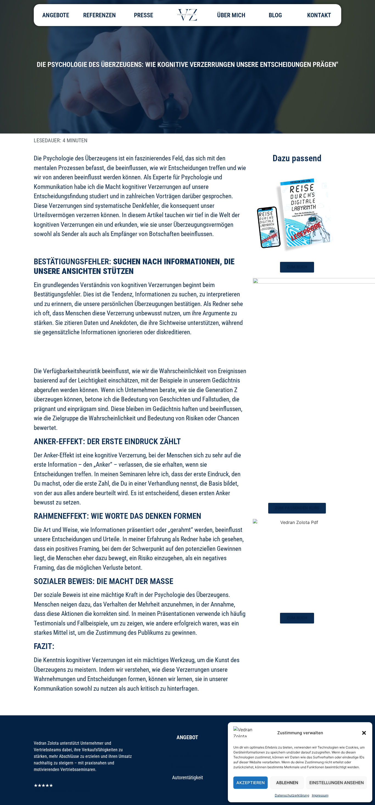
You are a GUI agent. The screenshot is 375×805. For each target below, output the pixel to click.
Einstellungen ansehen (336, 782)
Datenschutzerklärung (292, 795)
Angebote (55, 15)
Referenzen (99, 15)
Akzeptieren (250, 782)
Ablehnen (287, 782)
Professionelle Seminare (187, 755)
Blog (275, 15)
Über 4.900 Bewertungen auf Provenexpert (62, 790)
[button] (364, 733)
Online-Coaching (187, 766)
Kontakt (319, 15)
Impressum (320, 795)
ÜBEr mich (231, 15)
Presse (143, 15)
